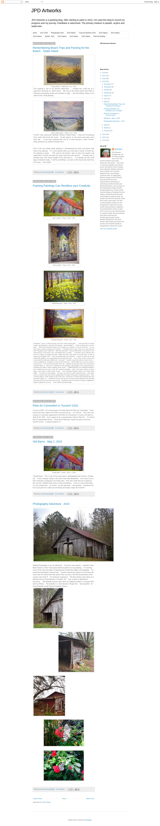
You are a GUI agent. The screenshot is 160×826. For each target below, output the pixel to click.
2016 (104, 78)
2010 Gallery (86, 36)
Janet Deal (118, 149)
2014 (104, 134)
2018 (104, 73)
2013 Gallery (37, 36)
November (108, 87)
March (106, 128)
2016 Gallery (71, 33)
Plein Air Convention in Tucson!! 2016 (55, 405)
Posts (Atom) (46, 802)
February (107, 131)
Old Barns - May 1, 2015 (47, 441)
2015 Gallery (103, 33)
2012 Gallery (62, 36)
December (108, 84)
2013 (104, 137)
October (107, 90)
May (105, 101)
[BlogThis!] (70, 172)
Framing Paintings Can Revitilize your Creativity (61, 185)
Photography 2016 (57, 33)
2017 (104, 76)
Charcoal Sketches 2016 (87, 33)
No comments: (59, 172)
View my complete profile (108, 229)
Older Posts (90, 799)
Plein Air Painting (99, 36)
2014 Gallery (115, 33)
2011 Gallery (74, 36)
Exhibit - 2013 (49, 36)
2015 (104, 81)
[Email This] (68, 172)
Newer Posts (37, 799)
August (106, 96)
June (106, 99)
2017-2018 (44, 33)
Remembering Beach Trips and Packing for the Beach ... (114, 105)
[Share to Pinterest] (77, 172)
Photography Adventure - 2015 (51, 503)
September (108, 93)
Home (35, 33)
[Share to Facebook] (75, 172)
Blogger (89, 820)
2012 (104, 140)
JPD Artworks (46, 10)
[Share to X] (73, 172)
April (106, 125)
